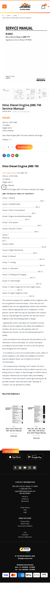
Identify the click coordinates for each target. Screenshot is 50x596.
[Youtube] (25, 468)
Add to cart (25, 147)
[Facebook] (15, 468)
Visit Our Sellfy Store (25, 537)
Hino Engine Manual (9, 173)
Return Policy (25, 524)
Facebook (4, 155)
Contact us (25, 499)
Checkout (25, 535)
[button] (4, 6)
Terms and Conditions (25, 526)
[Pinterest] (34, 468)
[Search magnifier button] (3, 187)
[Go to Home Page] (3, 15)
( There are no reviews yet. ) (21, 112)
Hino (10, 139)
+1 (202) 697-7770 (25, 489)
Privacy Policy (25, 521)
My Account (25, 501)
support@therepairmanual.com (25, 491)
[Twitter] (20, 468)
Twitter (8, 155)
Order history (25, 507)
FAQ (25, 510)
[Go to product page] (14, 415)
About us (25, 496)
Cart (25, 532)
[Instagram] (29, 468)
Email (13, 155)
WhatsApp (17, 155)
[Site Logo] (25, 6)
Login (25, 512)
